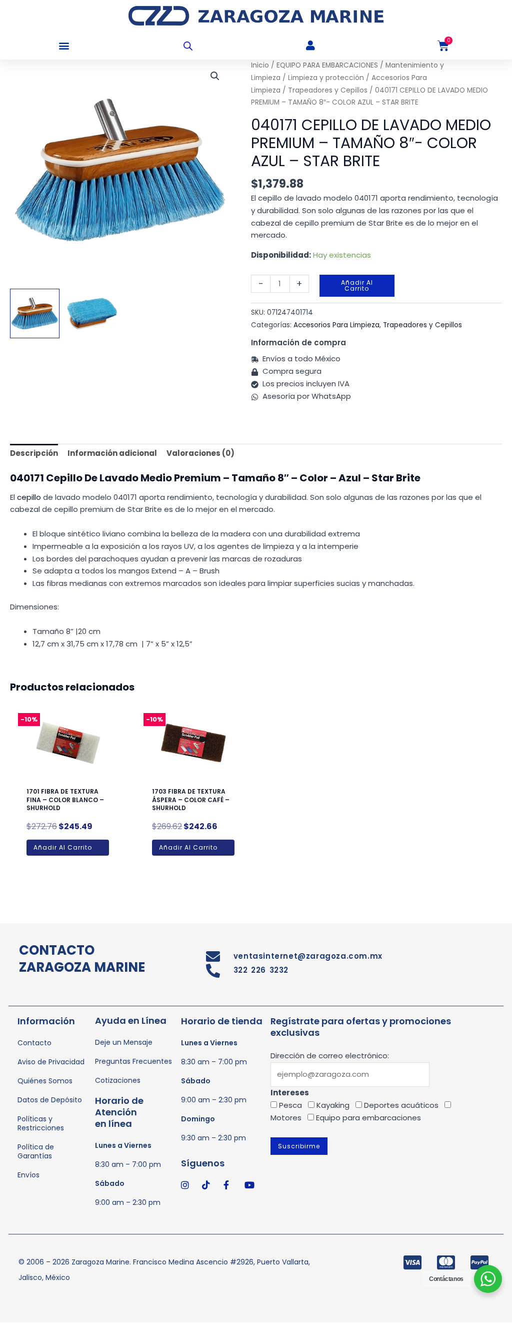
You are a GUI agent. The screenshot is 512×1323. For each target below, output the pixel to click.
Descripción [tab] (34, 453)
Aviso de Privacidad (51, 1062)
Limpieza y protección (326, 78)
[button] (64, 46)
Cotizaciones (117, 1080)
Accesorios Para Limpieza (337, 325)
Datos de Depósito (50, 1100)
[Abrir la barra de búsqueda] (188, 46)
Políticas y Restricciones (41, 1123)
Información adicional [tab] (112, 453)
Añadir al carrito (357, 285)
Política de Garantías (36, 1151)
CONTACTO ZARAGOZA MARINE (82, 958)
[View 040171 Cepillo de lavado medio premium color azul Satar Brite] (35, 313)
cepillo (29, 497)
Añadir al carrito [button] (63, 847)
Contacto (35, 1043)
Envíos (29, 1175)
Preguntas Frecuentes (133, 1061)
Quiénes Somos (45, 1081)
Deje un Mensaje (123, 1042)
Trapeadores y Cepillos (328, 90)
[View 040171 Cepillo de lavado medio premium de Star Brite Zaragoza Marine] (91, 313)
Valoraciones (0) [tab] (200, 453)
